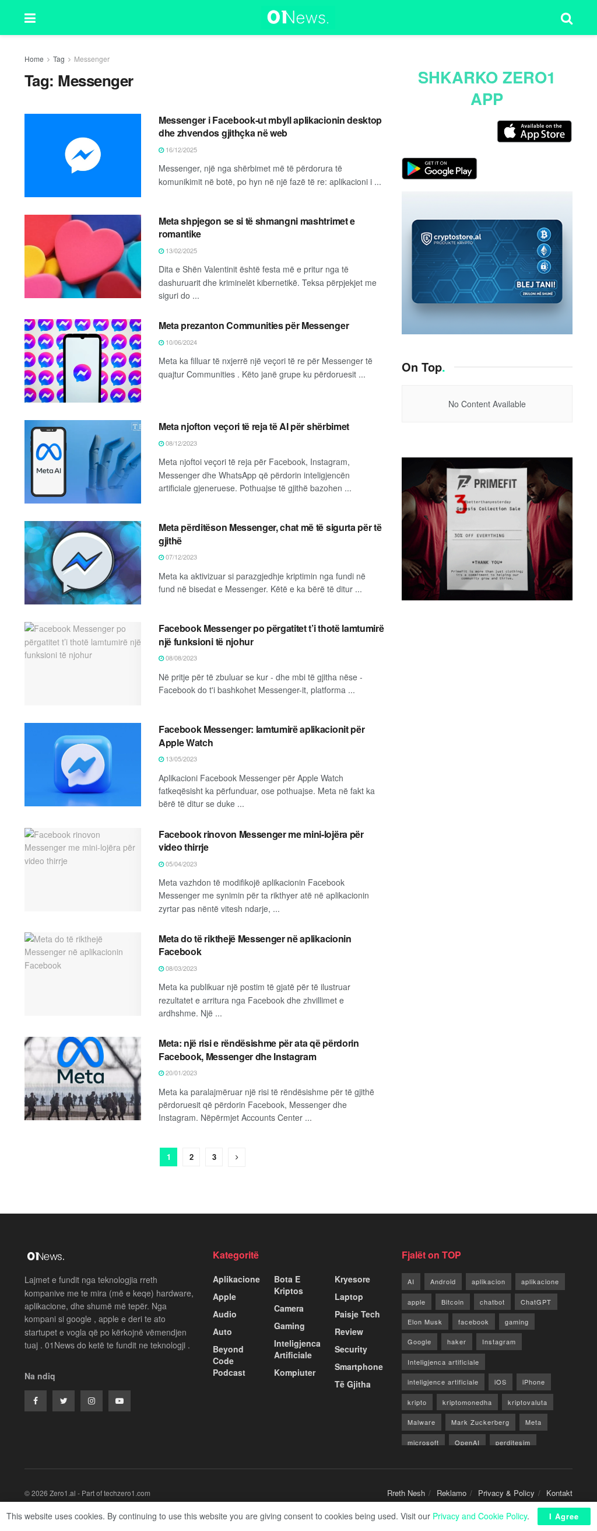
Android (443, 1281)
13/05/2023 (180, 758)
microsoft (423, 1442)
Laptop (349, 1296)
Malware (422, 1422)
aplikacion (488, 1281)
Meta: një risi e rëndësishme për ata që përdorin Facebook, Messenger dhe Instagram (259, 1049)
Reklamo (451, 1492)
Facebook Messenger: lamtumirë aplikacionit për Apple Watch (261, 735)
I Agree (564, 1516)
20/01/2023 (180, 1072)
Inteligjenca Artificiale (297, 1349)
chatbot (492, 1301)
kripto (417, 1402)
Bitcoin (452, 1301)
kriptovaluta (527, 1402)
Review (349, 1331)
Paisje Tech (357, 1314)
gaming (517, 1321)
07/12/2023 (180, 556)
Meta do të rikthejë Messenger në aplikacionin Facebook (255, 945)
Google (419, 1341)
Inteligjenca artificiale (443, 1361)
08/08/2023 (180, 657)
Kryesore (352, 1279)
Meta (533, 1422)
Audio (225, 1314)
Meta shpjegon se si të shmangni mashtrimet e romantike (257, 227)
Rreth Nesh (406, 1492)
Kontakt (559, 1492)
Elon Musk (425, 1321)
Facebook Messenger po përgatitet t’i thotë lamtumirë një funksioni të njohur (271, 634)
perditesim (513, 1442)
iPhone (533, 1381)
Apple (224, 1296)
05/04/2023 (180, 863)
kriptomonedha (467, 1402)
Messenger (92, 59)
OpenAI (467, 1442)
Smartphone (359, 1366)
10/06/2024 (180, 342)
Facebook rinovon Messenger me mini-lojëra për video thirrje (261, 840)
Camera (289, 1308)
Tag (59, 59)
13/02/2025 (180, 250)
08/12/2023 (180, 443)
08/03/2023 (180, 968)
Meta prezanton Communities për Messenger (254, 325)
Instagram (499, 1341)
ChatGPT (536, 1301)
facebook (473, 1321)
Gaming (289, 1325)
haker (456, 1341)
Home (34, 59)
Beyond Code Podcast (229, 1360)
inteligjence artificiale (443, 1381)
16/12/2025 (180, 149)
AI (411, 1281)
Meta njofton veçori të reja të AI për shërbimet (254, 426)
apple (417, 1301)
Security (351, 1349)
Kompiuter (294, 1372)
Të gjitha (353, 1384)
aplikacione (540, 1281)
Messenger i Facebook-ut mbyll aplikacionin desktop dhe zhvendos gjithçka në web (270, 126)
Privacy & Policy (506, 1492)
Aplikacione (236, 1279)
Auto (222, 1331)
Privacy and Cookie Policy (480, 1516)
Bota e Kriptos (288, 1284)
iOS (500, 1381)
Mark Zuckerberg (480, 1422)
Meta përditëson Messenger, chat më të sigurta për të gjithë (270, 533)
